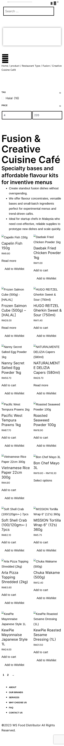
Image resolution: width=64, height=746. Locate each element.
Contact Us (15, 712)
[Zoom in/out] (4, 738)
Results (12, 32)
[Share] (24, 738)
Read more (8, 260)
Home (4, 65)
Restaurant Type (31, 65)
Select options (42, 480)
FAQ (11, 707)
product (15, 65)
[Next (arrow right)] (14, 744)
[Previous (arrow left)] (4, 744)
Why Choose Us (18, 702)
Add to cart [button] (40, 270)
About (12, 687)
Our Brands (16, 692)
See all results (16, 41)
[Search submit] (8, 20)
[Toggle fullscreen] (14, 738)
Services (14, 697)
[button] (12, 268)
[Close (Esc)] (33, 738)
